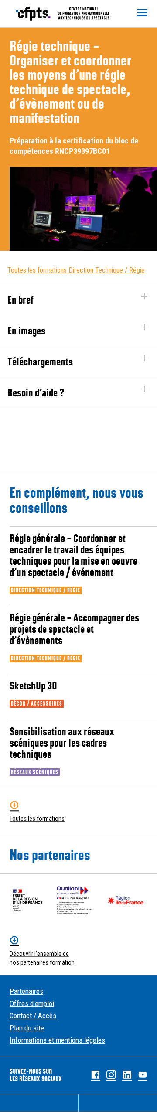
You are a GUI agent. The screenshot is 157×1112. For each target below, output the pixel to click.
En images (26, 330)
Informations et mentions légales (57, 1040)
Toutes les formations (37, 818)
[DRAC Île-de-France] (27, 900)
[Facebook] (95, 1075)
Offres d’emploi (32, 1003)
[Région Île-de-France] (125, 900)
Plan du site (27, 1027)
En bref (20, 299)
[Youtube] (142, 1075)
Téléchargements (40, 361)
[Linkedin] (127, 1075)
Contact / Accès (33, 1015)
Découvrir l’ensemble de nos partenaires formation (42, 958)
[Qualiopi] (74, 900)
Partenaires (26, 991)
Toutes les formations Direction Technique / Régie (76, 270)
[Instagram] (111, 1075)
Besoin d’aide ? (35, 392)
